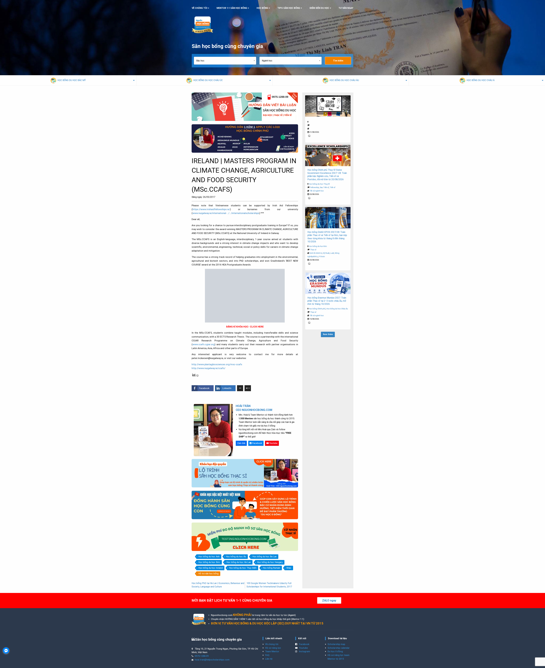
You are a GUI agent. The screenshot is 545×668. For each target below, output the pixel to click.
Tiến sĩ (332, 187)
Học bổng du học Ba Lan (264, 556)
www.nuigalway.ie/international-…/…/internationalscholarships (225, 213)
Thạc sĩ (313, 250)
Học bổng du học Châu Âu (337, 309)
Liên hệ (268, 659)
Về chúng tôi (271, 644)
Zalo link (241, 443)
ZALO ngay (329, 600)
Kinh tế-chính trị (316, 253)
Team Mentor (272, 651)
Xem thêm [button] (328, 334)
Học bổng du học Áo (236, 556)
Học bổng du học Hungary (270, 562)
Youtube (273, 443)
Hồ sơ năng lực (273, 648)
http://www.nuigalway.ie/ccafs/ (208, 368)
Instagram (304, 651)
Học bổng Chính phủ (317, 309)
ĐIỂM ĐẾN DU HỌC (319, 8)
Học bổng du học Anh (209, 556)
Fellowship (314, 187)
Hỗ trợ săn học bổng (208, 573)
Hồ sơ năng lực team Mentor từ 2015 (338, 657)
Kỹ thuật (326, 253)
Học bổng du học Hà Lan (238, 562)
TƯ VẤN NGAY (345, 8)
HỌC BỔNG (262, 8)
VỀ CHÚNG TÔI (199, 8)
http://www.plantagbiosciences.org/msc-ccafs (217, 364)
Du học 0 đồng (335, 651)
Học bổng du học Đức (209, 562)
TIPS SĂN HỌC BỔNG (288, 8)
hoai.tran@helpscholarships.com (212, 659)
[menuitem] (68, 80)
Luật (332, 253)
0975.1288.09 (202, 656)
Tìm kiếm (338, 60)
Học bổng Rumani (271, 568)
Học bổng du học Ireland (210, 568)
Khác (288, 568)
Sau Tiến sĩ (324, 187)
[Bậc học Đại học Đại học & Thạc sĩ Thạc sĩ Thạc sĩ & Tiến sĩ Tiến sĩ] (226, 61)
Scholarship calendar (339, 648)
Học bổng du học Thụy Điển (242, 568)
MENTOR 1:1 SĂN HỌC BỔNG (232, 8)
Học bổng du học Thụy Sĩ (319, 184)
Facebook (257, 443)
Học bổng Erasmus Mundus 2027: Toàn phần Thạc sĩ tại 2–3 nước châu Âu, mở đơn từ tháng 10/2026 (326, 300)
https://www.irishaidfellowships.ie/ (211, 209)
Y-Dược (322, 256)
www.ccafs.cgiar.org (203, 344)
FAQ (267, 655)
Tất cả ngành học (317, 191)
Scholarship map (336, 644)
